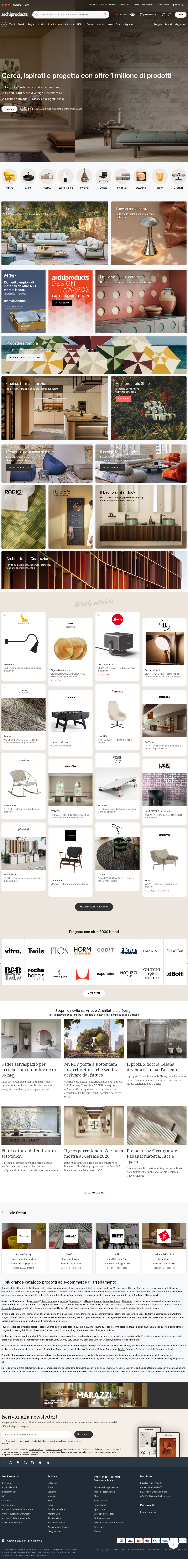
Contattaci (6, 1500)
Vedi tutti (94, 993)
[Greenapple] (59, 973)
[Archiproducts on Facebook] (4, 1462)
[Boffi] (175, 973)
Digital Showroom (148, 1512)
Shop (96, 1496)
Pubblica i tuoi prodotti (151, 1483)
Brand (50, 1487)
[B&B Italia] (13, 973)
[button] (93, 4)
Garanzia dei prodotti (104, 1514)
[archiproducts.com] (14, 14)
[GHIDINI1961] (151, 973)
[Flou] (128, 950)
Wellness (115, 1301)
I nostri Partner (8, 1492)
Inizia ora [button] (9, 109)
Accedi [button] (180, 15)
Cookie (123, 1549)
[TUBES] (70, 517)
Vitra (167, 1304)
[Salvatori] (151, 950)
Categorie (52, 1483)
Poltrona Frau (88, 1314)
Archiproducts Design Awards (15, 1518)
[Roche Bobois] (36, 973)
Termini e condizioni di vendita (108, 1522)
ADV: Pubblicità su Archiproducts (155, 1496)
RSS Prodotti (170, 1549)
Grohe (121, 1349)
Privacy (100, 1549)
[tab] (97, 5)
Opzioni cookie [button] (111, 1549)
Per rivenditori (125, 5)
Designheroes (54, 1531)
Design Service (162, 5)
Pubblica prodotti (108, 5)
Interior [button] (5, 4)
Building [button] (17, 4)
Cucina (97, 1301)
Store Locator (100, 1500)
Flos (180, 1304)
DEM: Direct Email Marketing (153, 1492)
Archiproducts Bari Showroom (15, 1514)
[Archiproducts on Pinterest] (18, 1462)
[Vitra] (13, 950)
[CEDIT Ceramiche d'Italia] (105, 950)
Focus (50, 1505)
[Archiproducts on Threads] (33, 1462)
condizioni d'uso (36, 1449)
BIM (27, 4)
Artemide (6, 1308)
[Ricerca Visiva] (105, 15)
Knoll (174, 1304)
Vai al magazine (94, 1193)
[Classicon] (175, 950)
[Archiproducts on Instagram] (10, 1462)
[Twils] (36, 950)
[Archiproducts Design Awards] (70, 301)
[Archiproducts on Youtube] (40, 1462)
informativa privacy (54, 1449)
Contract (127, 1301)
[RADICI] (23, 517)
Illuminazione (48, 1301)
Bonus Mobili (100, 1505)
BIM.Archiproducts (56, 1522)
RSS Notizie (158, 1549)
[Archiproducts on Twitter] (25, 1462)
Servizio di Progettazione (106, 1487)
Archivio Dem (54, 1514)
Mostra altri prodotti (94, 907)
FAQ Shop (98, 1531)
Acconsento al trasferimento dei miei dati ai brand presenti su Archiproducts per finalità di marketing (42, 1442)
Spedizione (99, 1509)
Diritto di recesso (102, 1518)
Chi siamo (6, 1483)
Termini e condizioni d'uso (139, 1549)
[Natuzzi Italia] (128, 973)
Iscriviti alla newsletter (12, 1522)
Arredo (34, 1301)
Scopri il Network (9, 1487)
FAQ (3, 1496)
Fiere (50, 1500)
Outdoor (74, 1301)
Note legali (99, 1527)
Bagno (63, 1301)
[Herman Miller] (82, 973)
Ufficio (87, 1301)
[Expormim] (105, 973)
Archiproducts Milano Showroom (17, 1509)
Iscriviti (85, 1434)
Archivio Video (54, 1518)
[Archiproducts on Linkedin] (47, 1462)
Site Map (182, 1549)
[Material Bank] (23, 301)
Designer (52, 1492)
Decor (106, 1301)
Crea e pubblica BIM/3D (151, 1487)
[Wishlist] (163, 15)
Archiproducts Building (58, 1527)
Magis (4, 1317)
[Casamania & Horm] (82, 950)
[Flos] (59, 950)
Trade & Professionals (143, 5)
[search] (36, 15)
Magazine (52, 1496)
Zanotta (16, 1308)
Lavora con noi (8, 1505)
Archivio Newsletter (57, 1509)
